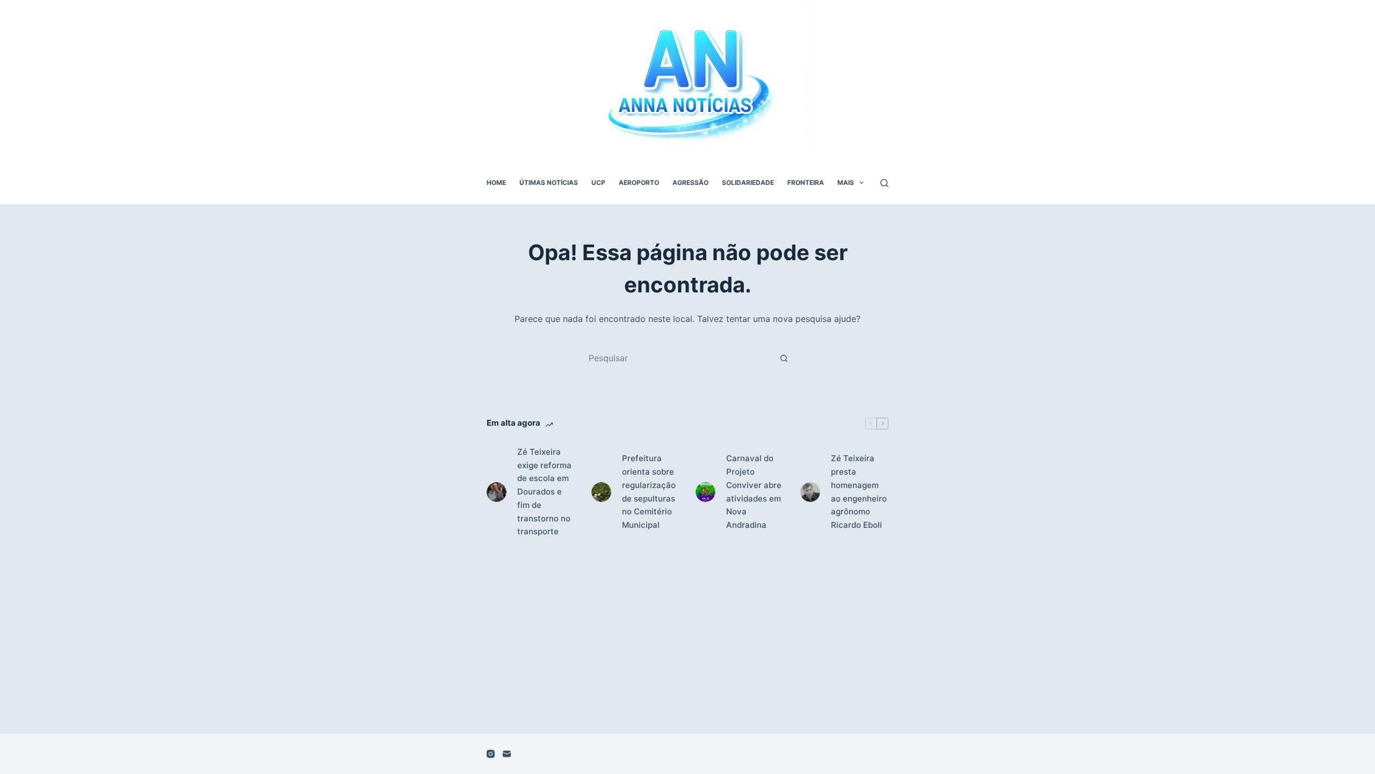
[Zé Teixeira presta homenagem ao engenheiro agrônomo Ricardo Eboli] (810, 492)
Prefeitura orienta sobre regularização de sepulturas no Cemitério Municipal (649, 491)
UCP (598, 182)
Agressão (690, 182)
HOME (496, 182)
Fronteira (805, 182)
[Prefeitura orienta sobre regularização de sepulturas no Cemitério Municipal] (601, 492)
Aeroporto (639, 182)
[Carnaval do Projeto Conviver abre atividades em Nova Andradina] (705, 492)
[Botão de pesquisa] (783, 358)
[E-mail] (507, 754)
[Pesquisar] (884, 183)
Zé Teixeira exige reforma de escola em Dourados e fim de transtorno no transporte (544, 492)
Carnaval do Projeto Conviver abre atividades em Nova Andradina (753, 491)
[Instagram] (491, 754)
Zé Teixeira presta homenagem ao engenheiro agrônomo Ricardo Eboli (859, 491)
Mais (845, 182)
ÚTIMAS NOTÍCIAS (548, 182)
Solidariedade (748, 182)
